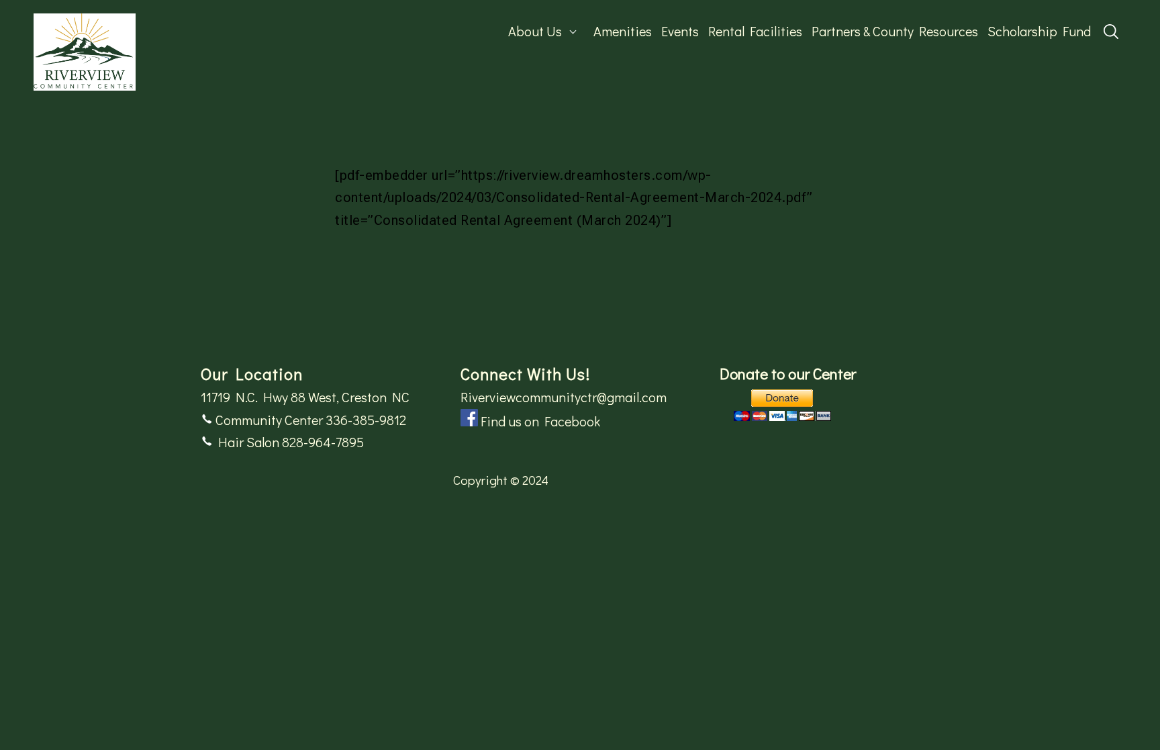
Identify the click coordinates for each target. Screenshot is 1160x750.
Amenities (622, 31)
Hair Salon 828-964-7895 (288, 442)
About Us (535, 31)
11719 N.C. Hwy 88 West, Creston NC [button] (305, 397)
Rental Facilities (755, 31)
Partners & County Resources (895, 31)
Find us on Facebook (540, 421)
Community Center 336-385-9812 (309, 419)
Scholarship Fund (1039, 31)
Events (680, 31)
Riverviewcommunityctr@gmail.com (564, 397)
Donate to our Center (788, 373)
